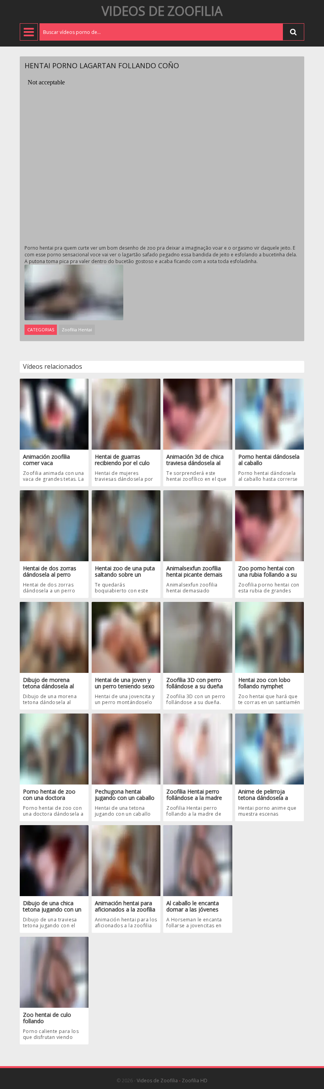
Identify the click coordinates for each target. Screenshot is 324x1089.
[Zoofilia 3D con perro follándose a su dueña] (197, 636)
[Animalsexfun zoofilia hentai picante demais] (197, 525)
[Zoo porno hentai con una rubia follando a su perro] (269, 525)
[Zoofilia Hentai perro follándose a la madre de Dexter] (197, 748)
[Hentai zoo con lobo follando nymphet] (269, 636)
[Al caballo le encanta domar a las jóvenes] (197, 860)
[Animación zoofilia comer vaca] (54, 413)
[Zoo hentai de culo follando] (54, 971)
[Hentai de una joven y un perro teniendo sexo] (126, 636)
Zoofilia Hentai (77, 329)
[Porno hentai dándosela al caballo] (269, 413)
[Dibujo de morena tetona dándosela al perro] (54, 636)
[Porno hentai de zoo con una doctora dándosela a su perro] (54, 748)
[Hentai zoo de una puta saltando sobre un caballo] (126, 525)
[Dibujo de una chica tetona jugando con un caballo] (54, 860)
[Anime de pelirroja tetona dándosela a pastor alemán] (269, 748)
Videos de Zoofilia (162, 11)
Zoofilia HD (194, 1080)
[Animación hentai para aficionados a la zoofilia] (126, 860)
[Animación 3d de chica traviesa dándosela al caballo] (197, 413)
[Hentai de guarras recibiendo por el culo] (126, 413)
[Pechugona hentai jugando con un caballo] (126, 748)
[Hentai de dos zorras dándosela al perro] (54, 525)
